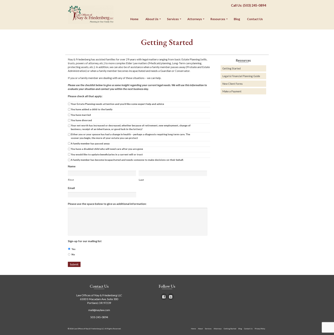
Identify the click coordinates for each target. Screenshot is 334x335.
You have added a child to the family (91, 109)
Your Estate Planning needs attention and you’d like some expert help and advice (117, 103)
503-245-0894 (99, 317)
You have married (81, 114)
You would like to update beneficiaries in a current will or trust (107, 154)
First (71, 179)
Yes (73, 249)
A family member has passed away (90, 143)
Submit (74, 264)
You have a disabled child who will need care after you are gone (107, 148)
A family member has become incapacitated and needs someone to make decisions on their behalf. (127, 159)
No (73, 254)
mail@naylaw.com (99, 310)
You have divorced (81, 120)
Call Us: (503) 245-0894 (248, 5)
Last (141, 179)
